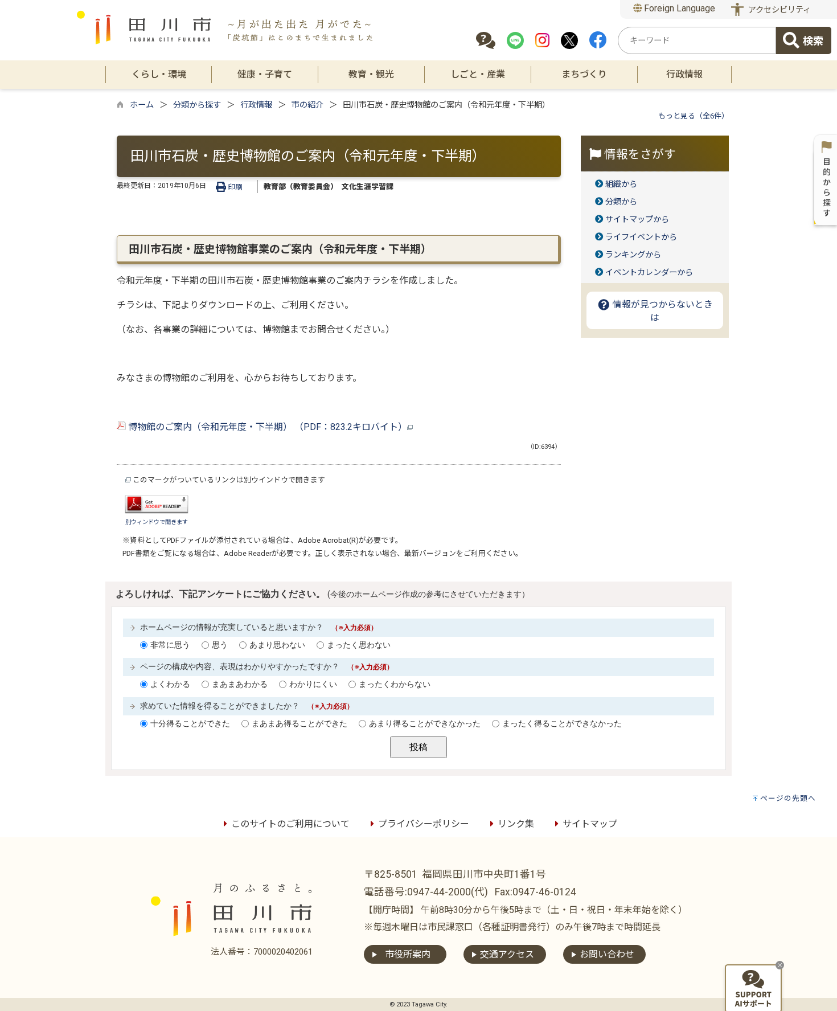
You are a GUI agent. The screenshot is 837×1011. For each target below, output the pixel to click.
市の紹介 (307, 105)
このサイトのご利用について (290, 823)
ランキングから (633, 255)
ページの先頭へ (788, 798)
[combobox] (697, 40)
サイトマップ (590, 823)
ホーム (142, 105)
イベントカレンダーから (649, 272)
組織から (621, 184)
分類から (621, 202)
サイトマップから (637, 219)
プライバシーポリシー (423, 823)
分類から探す (197, 105)
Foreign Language (678, 8)
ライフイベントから (641, 237)
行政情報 (256, 105)
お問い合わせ (607, 954)
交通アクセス (507, 954)
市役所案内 (407, 954)
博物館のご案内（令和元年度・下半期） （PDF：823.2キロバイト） (266, 426)
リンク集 (516, 823)
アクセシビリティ (779, 10)
